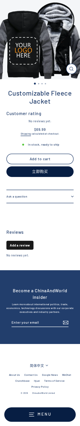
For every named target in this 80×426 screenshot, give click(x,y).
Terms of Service (54, 380)
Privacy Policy (40, 386)
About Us (14, 374)
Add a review (20, 245)
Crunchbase (22, 380)
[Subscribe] (65, 322)
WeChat (66, 374)
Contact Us (31, 374)
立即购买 (40, 171)
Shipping (26, 133)
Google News (50, 374)
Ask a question (16, 196)
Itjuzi (37, 380)
